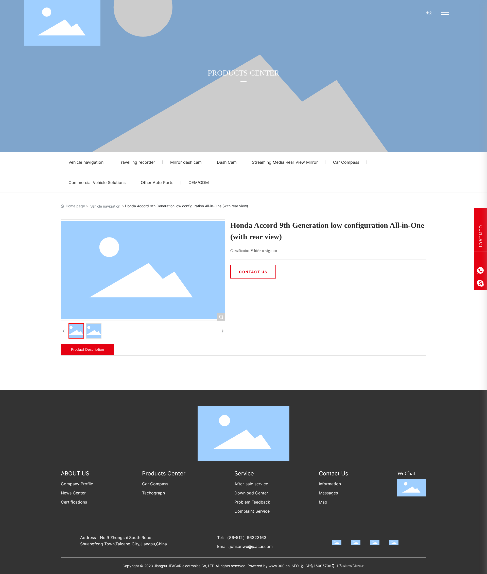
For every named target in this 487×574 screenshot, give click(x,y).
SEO (295, 566)
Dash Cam (227, 162)
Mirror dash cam (186, 162)
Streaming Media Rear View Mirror (285, 162)
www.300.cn (279, 566)
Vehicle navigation (85, 162)
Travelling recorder (137, 162)
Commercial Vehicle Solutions (97, 182)
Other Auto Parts (157, 182)
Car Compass (346, 162)
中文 (428, 13)
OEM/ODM (198, 182)
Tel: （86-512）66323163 (241, 537)
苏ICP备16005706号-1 (319, 566)
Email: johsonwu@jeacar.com (245, 546)
